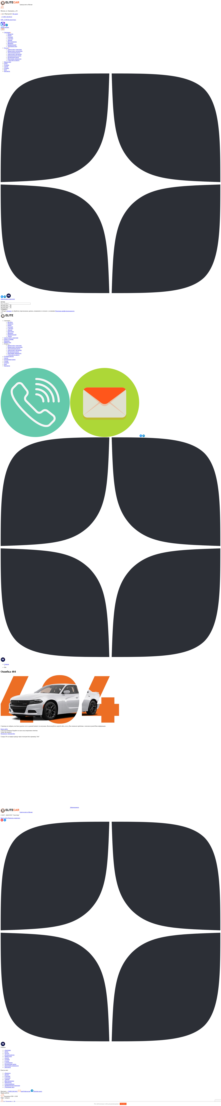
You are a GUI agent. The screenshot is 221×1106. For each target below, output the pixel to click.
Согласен (123, 1104)
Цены (6, 63)
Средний (10, 37)
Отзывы (6, 68)
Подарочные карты (13, 57)
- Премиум (7, 1073)
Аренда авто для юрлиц (15, 54)
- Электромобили (9, 1084)
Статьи (6, 361)
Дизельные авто (12, 46)
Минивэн (10, 43)
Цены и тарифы (8, 339)
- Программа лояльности (11, 1065)
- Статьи (6, 1061)
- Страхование (8, 1062)
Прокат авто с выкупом (14, 345)
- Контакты (7, 1067)
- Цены (6, 1051)
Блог (5, 69)
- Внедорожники (9, 1081)
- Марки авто (8, 1056)
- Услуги (6, 1053)
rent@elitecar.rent (25, 1091)
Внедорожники (12, 41)
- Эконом (6, 1079)
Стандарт (10, 38)
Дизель (10, 336)
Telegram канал (37, 1091)
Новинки (7, 341)
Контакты (7, 71)
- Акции (6, 1058)
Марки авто (7, 62)
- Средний (7, 1076)
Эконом (10, 40)
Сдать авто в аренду (13, 60)
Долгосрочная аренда (14, 52)
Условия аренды (9, 356)
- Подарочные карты (10, 1064)
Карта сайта (4, 729)
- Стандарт (7, 1078)
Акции (6, 66)
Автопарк (7, 32)
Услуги (6, 48)
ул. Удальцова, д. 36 (9, 1101)
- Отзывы (7, 1059)
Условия (6, 65)
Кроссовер (11, 331)
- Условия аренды (9, 1055)
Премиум (10, 34)
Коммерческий (12, 45)
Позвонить (4, 733)
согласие (8, 311)
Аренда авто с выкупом (15, 49)
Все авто (10, 322)
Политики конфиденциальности (64, 311)
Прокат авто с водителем (15, 51)
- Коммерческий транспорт (12, 1085)
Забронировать (74, 807)
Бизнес (10, 35)
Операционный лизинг (14, 55)
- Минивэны (7, 1082)
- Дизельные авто (9, 1087)
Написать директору (14, 818)
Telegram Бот (11, 733)
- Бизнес (6, 1074)
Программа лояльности (14, 59)
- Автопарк (7, 1050)
